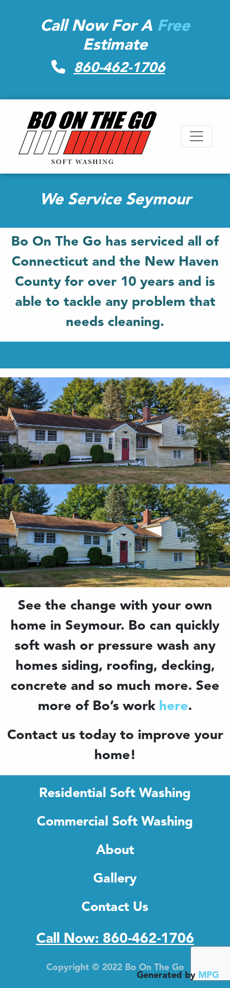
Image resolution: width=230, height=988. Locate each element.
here (173, 706)
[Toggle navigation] (196, 136)
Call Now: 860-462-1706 (115, 939)
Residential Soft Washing (115, 793)
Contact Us (115, 907)
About (115, 850)
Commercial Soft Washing (115, 822)
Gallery (115, 879)
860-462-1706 (119, 68)
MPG (208, 975)
